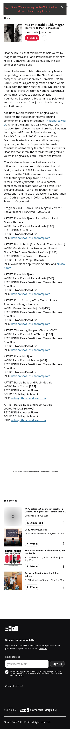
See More (43, 648)
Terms (21, 675)
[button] (35, 516)
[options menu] (44, 38)
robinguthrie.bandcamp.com (28, 398)
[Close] (62, 7)
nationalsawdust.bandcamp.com (30, 238)
